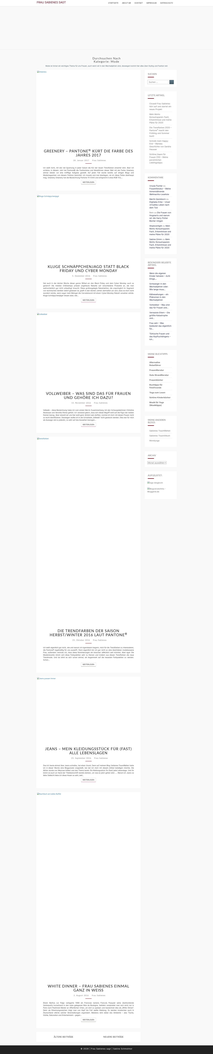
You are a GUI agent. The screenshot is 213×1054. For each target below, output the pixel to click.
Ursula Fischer (156, 186)
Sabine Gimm (155, 239)
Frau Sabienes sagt (51, 2)
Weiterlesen (89, 182)
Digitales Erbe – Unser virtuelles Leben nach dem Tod (159, 205)
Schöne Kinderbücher (160, 397)
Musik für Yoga (156, 402)
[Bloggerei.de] (160, 491)
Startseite (113, 3)
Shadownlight (155, 226)
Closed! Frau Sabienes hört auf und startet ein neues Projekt (160, 106)
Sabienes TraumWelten (159, 430)
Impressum (151, 3)
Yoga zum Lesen (157, 392)
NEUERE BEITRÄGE (113, 1037)
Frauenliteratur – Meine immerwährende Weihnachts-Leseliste (160, 191)
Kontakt (139, 3)
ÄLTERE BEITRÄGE (63, 1037)
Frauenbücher (156, 380)
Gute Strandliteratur (159, 375)
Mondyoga (154, 440)
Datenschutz (166, 3)
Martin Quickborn (157, 199)
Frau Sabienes (99, 160)
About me (126, 3)
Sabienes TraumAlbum (159, 435)
